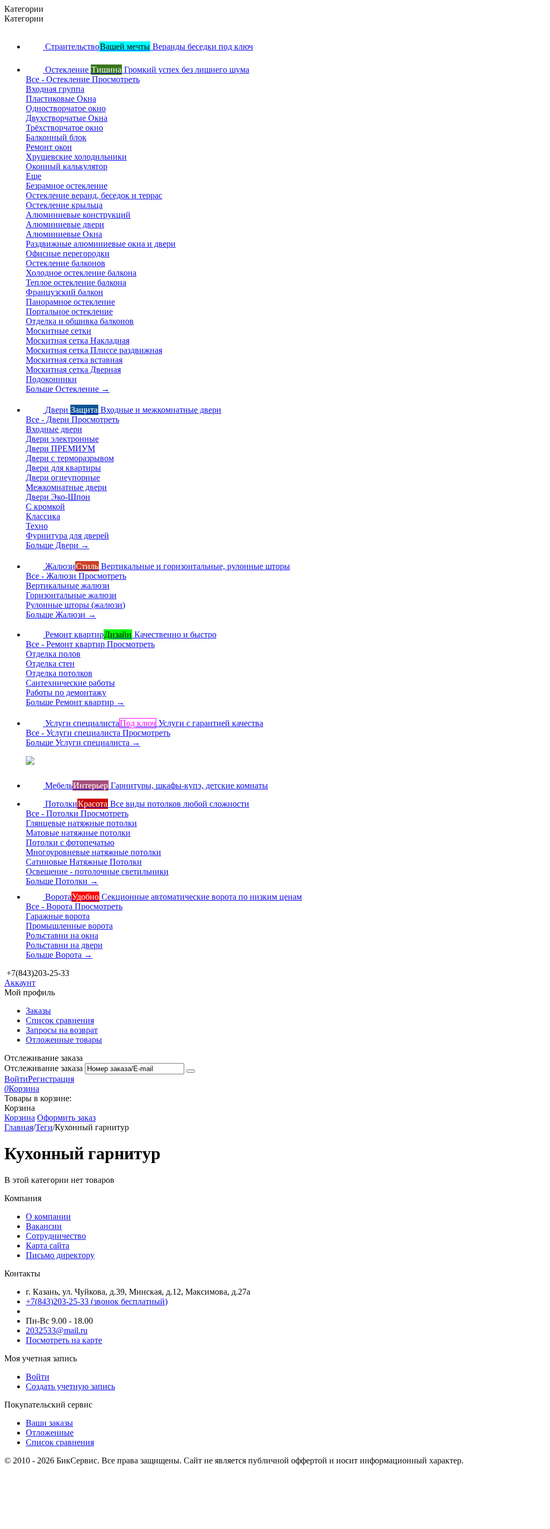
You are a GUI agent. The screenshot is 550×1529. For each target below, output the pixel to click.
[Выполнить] (190, 1071)
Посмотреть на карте (64, 1340)
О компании (48, 1216)
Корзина (19, 1117)
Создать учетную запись (70, 1386)
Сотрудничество (56, 1235)
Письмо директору (60, 1255)
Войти (16, 1078)
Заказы (38, 1010)
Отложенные (50, 1432)
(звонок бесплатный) (97, 1301)
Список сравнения (60, 1020)
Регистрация (51, 1078)
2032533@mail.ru (57, 1330)
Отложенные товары (64, 1039)
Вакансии (44, 1226)
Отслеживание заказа (43, 1068)
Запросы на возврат (62, 1030)
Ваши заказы (49, 1422)
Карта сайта (47, 1245)
